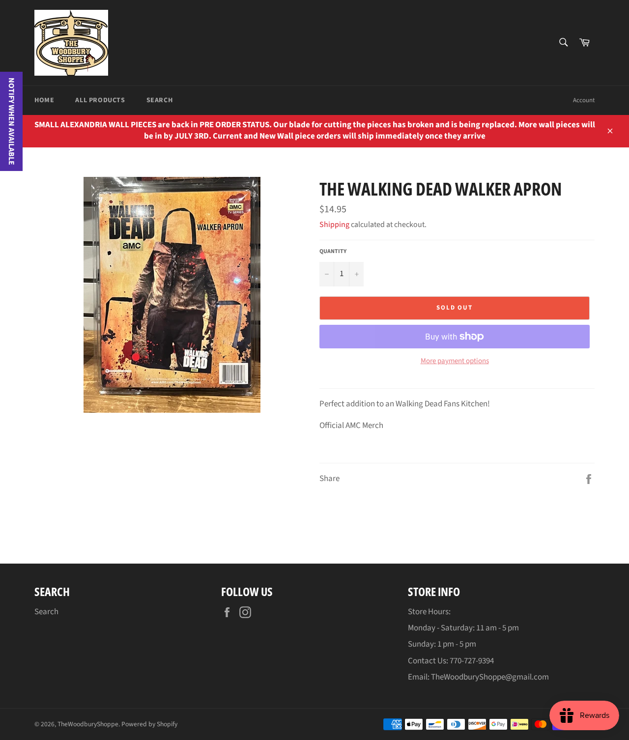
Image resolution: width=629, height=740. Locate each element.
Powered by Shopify (149, 724)
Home (44, 100)
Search (159, 100)
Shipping (334, 224)
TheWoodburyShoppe (87, 724)
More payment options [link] (455, 361)
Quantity (332, 252)
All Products (100, 100)
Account (584, 100)
